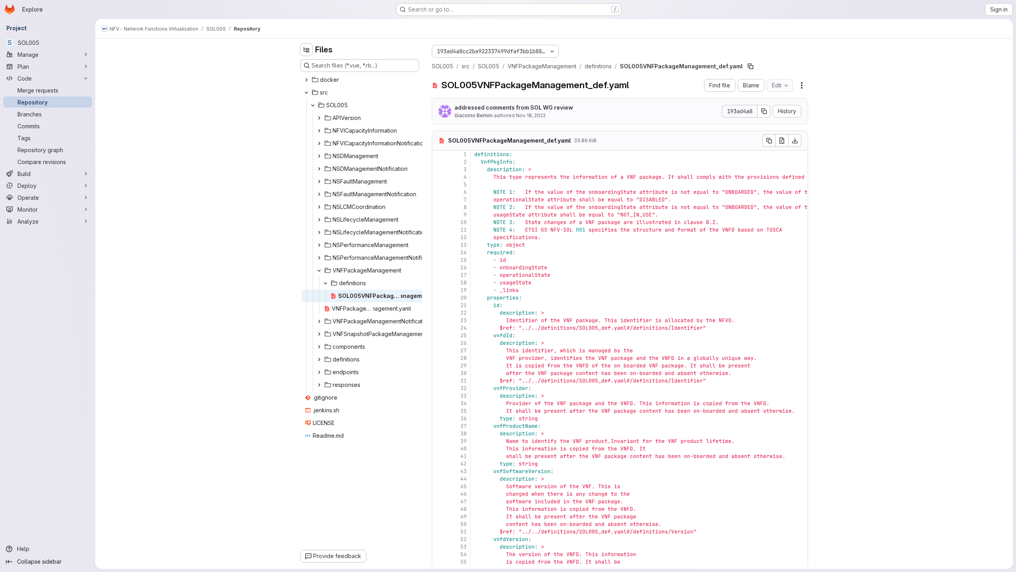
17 (463, 275)
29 (463, 365)
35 (463, 411)
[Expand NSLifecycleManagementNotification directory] (319, 232)
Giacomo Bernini (473, 115)
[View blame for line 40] (439, 448)
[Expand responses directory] (319, 385)
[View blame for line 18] (439, 282)
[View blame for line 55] (439, 562)
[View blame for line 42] (439, 464)
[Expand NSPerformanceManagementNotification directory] (319, 258)
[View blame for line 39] (439, 441)
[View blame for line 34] (439, 403)
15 (463, 260)
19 (463, 290)
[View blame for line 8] (439, 207)
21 (463, 305)
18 (463, 282)
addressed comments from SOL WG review (513, 107)
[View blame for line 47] (439, 501)
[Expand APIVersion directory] (319, 118)
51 (463, 531)
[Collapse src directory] (306, 92)
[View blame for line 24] (439, 328)
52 (463, 539)
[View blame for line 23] (439, 320)
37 (463, 426)
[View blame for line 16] (439, 267)
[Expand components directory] (319, 347)
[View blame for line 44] (439, 479)
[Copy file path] (750, 66)
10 (463, 222)
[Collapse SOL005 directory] (313, 105)
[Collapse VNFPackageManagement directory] (319, 270)
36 (463, 418)
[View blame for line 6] (439, 192)
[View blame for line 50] (439, 524)
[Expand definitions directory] (319, 359)
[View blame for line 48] (439, 509)
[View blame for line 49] (439, 516)
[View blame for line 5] (439, 184)
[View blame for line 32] (439, 388)
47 (463, 501)
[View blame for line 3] (439, 169)
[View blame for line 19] (439, 290)
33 (463, 395)
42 (463, 463)
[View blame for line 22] (439, 313)
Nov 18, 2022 (531, 115)
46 (463, 494)
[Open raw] (781, 140)
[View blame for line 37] (439, 426)
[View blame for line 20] (439, 297)
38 (463, 433)
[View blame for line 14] (439, 252)
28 (463, 358)
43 (463, 471)
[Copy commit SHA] (764, 111)
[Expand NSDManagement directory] (319, 156)
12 (463, 237)
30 (463, 373)
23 (463, 320)
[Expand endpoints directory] (319, 372)
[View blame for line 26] (439, 343)
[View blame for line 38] (439, 433)
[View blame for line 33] (439, 396)
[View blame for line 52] (439, 539)
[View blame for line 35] (439, 411)
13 (463, 245)
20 (463, 297)
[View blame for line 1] (439, 154)
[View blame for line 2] (439, 162)
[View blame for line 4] (439, 177)
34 (463, 403)
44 (463, 478)
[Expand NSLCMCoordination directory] (319, 207)
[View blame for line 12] (439, 237)
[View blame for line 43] (439, 471)
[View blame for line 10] (439, 222)
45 (463, 486)
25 (463, 335)
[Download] (795, 140)
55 (463, 561)
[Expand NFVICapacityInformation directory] (319, 130)
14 (463, 252)
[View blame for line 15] (439, 260)
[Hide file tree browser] (306, 49)
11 (463, 229)
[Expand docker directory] (306, 80)
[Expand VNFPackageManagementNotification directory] (319, 321)
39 (463, 441)
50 (463, 524)
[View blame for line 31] (439, 381)
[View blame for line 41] (439, 456)
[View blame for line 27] (439, 350)
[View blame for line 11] (439, 230)
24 (463, 328)
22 (463, 312)
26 (463, 343)
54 (463, 554)
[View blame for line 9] (439, 214)
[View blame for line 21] (439, 305)
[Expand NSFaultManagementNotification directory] (319, 194)
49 (463, 516)
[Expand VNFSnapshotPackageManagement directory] (319, 334)
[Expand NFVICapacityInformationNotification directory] (319, 143)
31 (463, 380)
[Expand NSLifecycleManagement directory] (319, 219)
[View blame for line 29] (439, 365)
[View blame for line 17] (439, 275)
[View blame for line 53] (439, 547)
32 (463, 388)
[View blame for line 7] (439, 199)
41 (463, 456)
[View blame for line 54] (439, 554)
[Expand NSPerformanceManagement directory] (319, 245)
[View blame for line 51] (439, 531)
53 (463, 546)
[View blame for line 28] (439, 358)
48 (463, 509)
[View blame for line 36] (439, 418)
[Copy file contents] (768, 140)
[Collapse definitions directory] (325, 283)
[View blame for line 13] (439, 245)
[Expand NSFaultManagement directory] (319, 181)
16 (463, 267)
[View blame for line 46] (439, 494)
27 (463, 350)
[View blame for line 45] (439, 486)
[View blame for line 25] (439, 335)
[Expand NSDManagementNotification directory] (319, 169)
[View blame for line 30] (439, 373)
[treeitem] (360, 79)
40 (463, 448)
